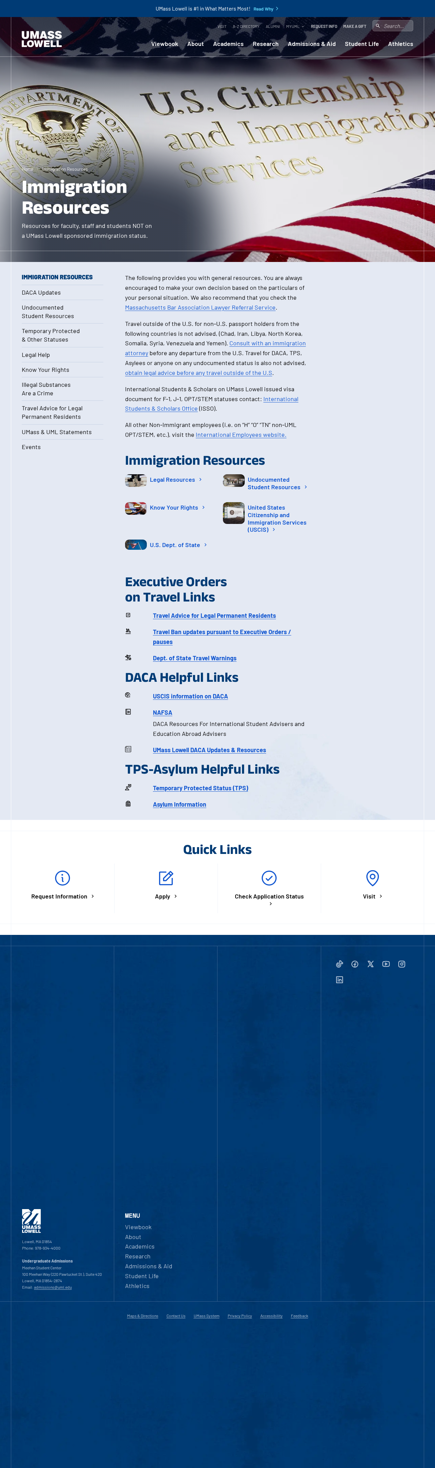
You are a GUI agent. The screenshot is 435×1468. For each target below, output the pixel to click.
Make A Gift (354, 26)
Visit (222, 26)
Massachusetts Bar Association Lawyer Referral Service (200, 307)
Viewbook (164, 43)
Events (31, 446)
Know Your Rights (45, 369)
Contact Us (176, 1315)
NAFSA (162, 712)
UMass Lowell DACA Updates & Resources (209, 750)
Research (266, 43)
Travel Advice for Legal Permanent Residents (52, 412)
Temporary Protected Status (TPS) (200, 788)
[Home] (42, 39)
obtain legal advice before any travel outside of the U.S (198, 372)
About (195, 43)
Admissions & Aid (312, 43)
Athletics (400, 43)
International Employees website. (241, 434)
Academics (228, 43)
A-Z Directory (246, 26)
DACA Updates (41, 292)
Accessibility (271, 1315)
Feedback (299, 1315)
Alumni (273, 26)
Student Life (362, 43)
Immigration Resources (65, 169)
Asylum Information (179, 804)
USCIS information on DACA (190, 696)
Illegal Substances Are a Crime (46, 389)
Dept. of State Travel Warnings (195, 658)
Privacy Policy (240, 1315)
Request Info (324, 26)
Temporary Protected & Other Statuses (51, 335)
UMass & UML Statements (57, 431)
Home (27, 169)
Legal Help (36, 354)
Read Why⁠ (264, 9)
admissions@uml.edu (53, 1287)
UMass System (207, 1315)
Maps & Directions (142, 1315)
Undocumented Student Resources (48, 311)
